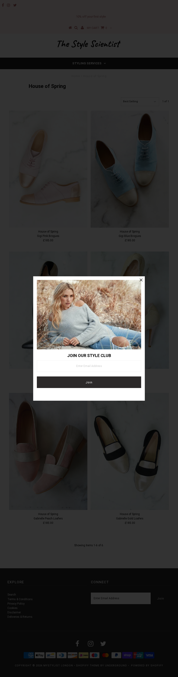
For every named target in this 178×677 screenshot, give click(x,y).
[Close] (141, 279)
